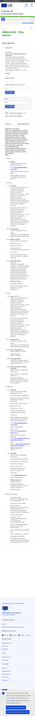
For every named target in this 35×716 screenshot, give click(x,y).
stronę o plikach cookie (13, 700)
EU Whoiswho (5, 677)
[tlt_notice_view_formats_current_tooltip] (28, 124)
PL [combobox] (7, 88)
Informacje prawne (7, 643)
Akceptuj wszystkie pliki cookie (16, 707)
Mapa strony (5, 660)
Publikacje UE (5, 680)
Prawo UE (4, 668)
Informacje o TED (6, 657)
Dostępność (5, 649)
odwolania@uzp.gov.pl (20, 475)
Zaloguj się (26, 6)
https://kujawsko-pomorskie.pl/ (18, 431)
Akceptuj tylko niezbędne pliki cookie (17, 712)
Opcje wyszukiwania (28, 23)
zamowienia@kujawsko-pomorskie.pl (18, 168)
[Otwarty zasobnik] (4, 29)
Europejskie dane (6, 671)
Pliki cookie (5, 646)
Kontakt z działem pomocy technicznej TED (13, 627)
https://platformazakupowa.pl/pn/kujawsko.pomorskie (20, 439)
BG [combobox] (7, 102)
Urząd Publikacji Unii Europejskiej (11, 613)
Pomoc (4, 624)
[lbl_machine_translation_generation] (24, 113)
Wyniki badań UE (6, 674)
